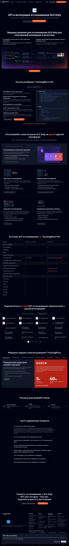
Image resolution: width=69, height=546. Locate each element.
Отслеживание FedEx (52, 532)
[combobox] (42, 314)
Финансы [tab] (64, 357)
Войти (47, 1)
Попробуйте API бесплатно (39, 21)
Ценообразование (38, 1)
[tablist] (34, 357)
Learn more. (20, 538)
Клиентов (59, 518)
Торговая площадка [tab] (40, 357)
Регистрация (52, 1)
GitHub (49, 268)
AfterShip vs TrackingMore (42, 526)
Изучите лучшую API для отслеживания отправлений (34, 123)
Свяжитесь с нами (61, 516)
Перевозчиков (19, 1)
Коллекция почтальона (52, 271)
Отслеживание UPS (42, 532)
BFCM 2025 (40, 515)
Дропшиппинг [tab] (50, 357)
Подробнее (6, 379)
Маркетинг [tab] (57, 357)
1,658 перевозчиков (58, 257)
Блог (39, 519)
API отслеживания (32, 515)
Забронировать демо (61, 1)
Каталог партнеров (61, 521)
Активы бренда (41, 522)
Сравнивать (40, 524)
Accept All (63, 541)
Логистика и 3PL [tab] (15, 357)
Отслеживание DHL (62, 532)
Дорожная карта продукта (62, 520)
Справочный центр (41, 521)
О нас (59, 515)
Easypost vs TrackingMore (42, 527)
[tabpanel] (34, 373)
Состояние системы (61, 526)
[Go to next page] (43, 342)
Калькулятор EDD (51, 524)
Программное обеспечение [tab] (27, 357)
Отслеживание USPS (32, 532)
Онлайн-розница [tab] (6, 357)
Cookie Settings (57, 541)
